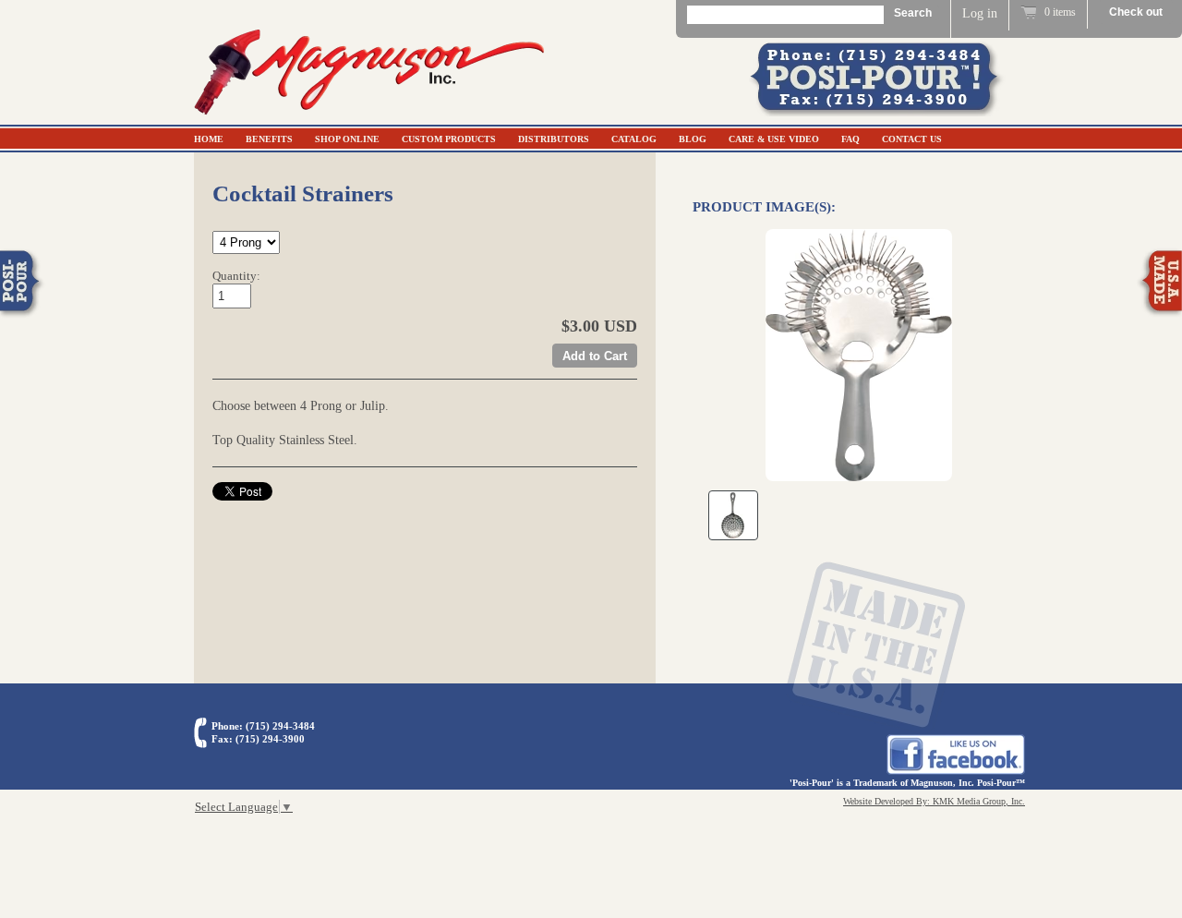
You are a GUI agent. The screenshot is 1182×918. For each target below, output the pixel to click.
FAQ (850, 139)
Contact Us (912, 139)
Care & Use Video (774, 139)
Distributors (553, 139)
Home (208, 139)
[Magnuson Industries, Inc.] (369, 117)
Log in (979, 13)
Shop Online (347, 139)
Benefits (269, 139)
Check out (1136, 12)
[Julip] (733, 515)
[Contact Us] (886, 112)
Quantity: (236, 276)
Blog (692, 139)
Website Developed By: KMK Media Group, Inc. (934, 801)
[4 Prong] (859, 355)
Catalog (634, 139)
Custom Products (449, 139)
